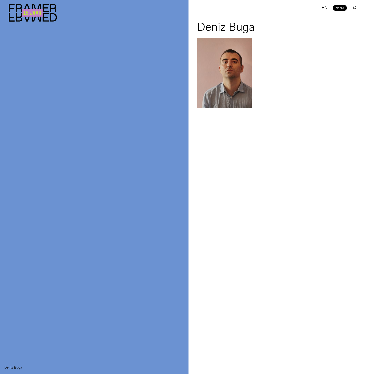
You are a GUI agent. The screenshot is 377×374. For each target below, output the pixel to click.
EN (325, 7)
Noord (340, 8)
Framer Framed (33, 13)
